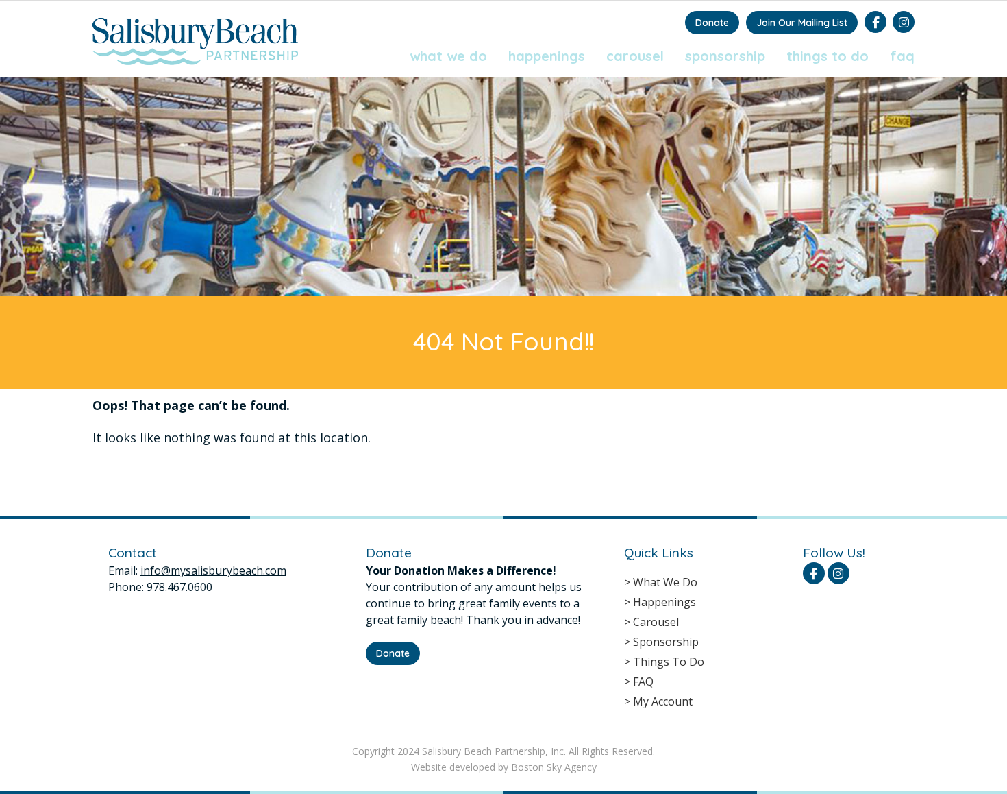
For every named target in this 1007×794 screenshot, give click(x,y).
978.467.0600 (179, 586)
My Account (663, 701)
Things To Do (827, 55)
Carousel (635, 55)
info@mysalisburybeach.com (213, 570)
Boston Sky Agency (554, 766)
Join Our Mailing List (801, 22)
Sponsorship (725, 55)
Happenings (546, 55)
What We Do (448, 55)
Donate (712, 22)
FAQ (902, 55)
